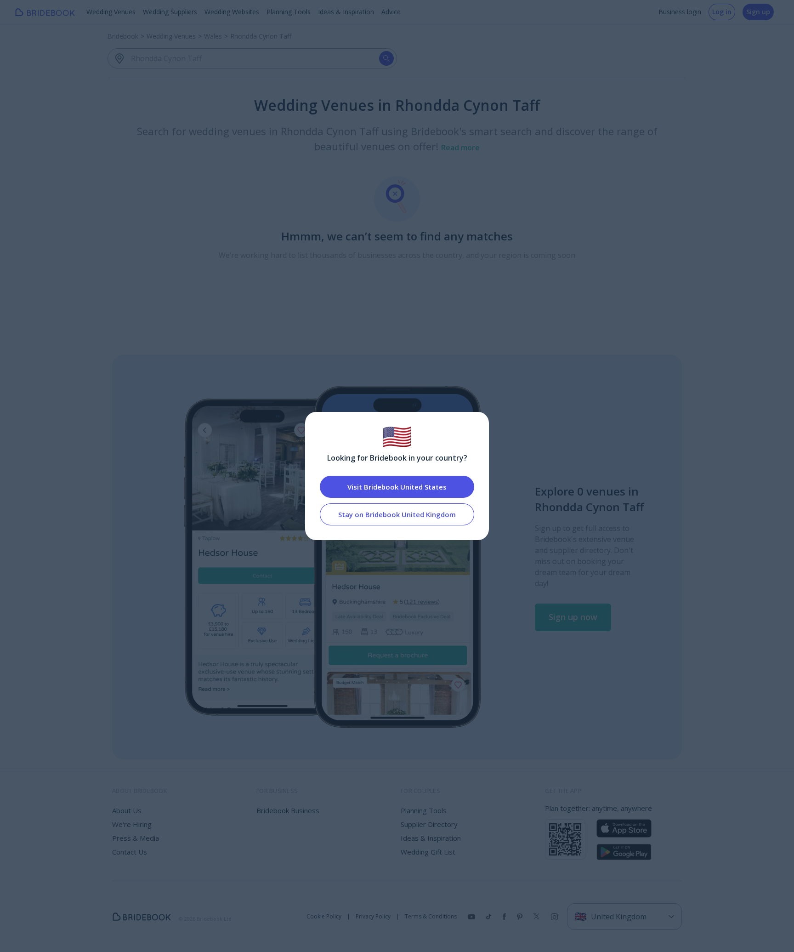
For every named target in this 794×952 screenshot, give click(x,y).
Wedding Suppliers (170, 11)
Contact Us (129, 851)
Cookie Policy (323, 916)
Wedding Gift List (428, 851)
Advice (391, 11)
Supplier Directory (429, 824)
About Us (127, 810)
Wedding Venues (111, 11)
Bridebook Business (287, 810)
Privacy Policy (373, 916)
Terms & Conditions (431, 916)
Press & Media (135, 838)
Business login (679, 11)
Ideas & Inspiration (346, 11)
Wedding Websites (231, 11)
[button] (573, 617)
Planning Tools (289, 11)
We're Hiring (132, 824)
